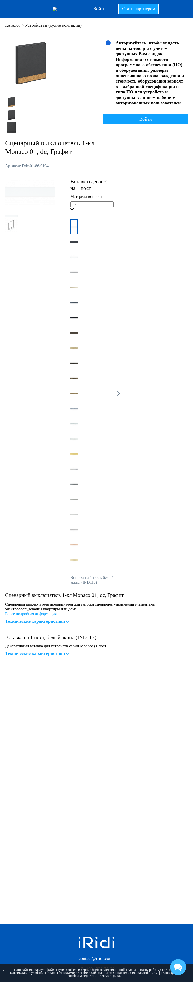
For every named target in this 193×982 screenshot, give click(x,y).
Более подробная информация (31, 614)
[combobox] (92, 206)
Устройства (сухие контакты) (53, 25)
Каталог (12, 25)
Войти (99, 8)
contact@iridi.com (96, 958)
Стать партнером (138, 8)
